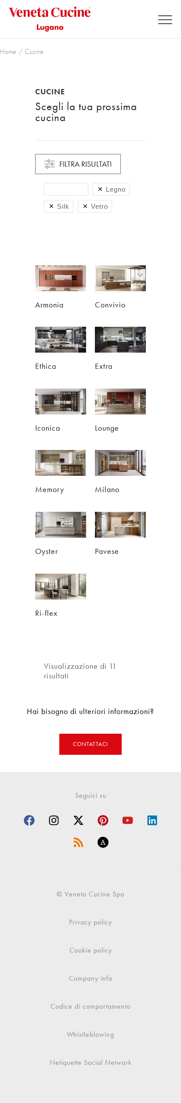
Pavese (107, 551)
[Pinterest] (103, 821)
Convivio (110, 305)
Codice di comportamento (90, 1006)
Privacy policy (90, 922)
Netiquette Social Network (91, 1062)
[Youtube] (127, 821)
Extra (103, 366)
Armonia (49, 305)
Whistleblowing (90, 1034)
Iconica (47, 428)
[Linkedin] (152, 821)
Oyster (46, 551)
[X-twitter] (78, 821)
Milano (107, 489)
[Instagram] (54, 821)
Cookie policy (90, 950)
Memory (49, 489)
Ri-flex (46, 613)
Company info (90, 978)
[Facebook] (29, 821)
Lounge (107, 428)
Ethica (45, 366)
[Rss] (78, 842)
